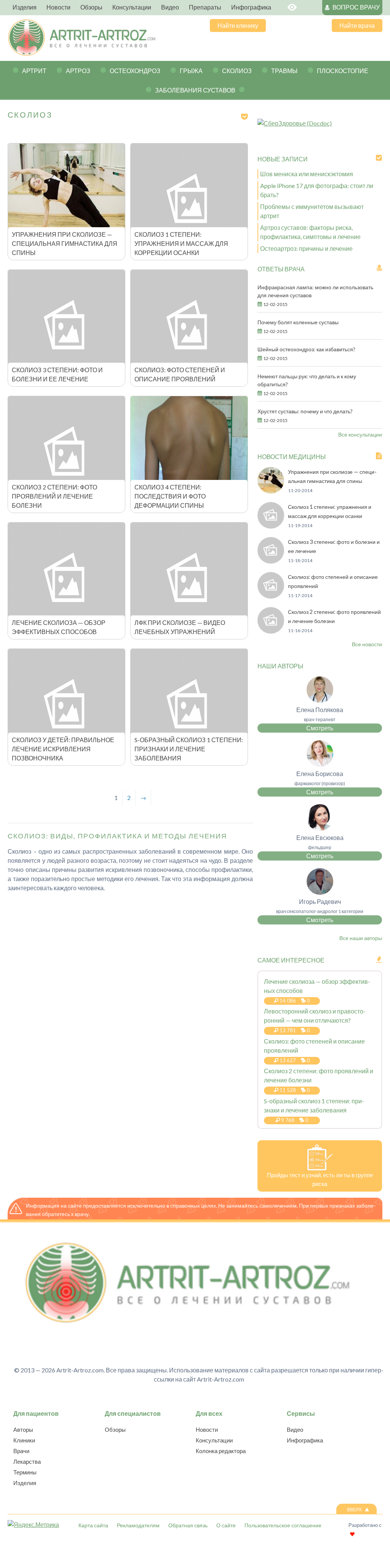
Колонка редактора (221, 1450)
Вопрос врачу (356, 7)
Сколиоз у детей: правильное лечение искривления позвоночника (63, 749)
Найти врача (357, 25)
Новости (207, 1429)
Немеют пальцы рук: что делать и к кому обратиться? (306, 380)
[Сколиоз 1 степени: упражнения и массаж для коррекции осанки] (270, 526)
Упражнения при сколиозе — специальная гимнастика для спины (64, 243)
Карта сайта (93, 1525)
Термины (25, 1472)
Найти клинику (237, 25)
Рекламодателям (138, 1525)
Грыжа (191, 70)
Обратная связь (188, 1525)
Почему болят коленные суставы (298, 322)
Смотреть (319, 727)
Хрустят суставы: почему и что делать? (305, 411)
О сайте (226, 1525)
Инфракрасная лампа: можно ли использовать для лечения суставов (315, 291)
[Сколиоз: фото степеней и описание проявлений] (270, 596)
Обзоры (115, 1429)
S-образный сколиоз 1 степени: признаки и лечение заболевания (188, 749)
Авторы (23, 1429)
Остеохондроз (135, 70)
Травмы (284, 70)
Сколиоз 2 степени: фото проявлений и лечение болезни (54, 496)
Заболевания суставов (195, 90)
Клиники (24, 1440)
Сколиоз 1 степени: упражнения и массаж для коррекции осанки (181, 243)
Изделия (24, 1482)
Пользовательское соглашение (283, 1525)
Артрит (34, 70)
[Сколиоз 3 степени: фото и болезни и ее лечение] (270, 561)
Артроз (78, 70)
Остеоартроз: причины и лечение (306, 248)
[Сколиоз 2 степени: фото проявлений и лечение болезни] (270, 631)
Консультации (214, 1440)
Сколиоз (237, 70)
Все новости (367, 644)
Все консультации (360, 434)
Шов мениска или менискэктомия (306, 173)
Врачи (21, 1450)
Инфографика (305, 1440)
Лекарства (27, 1461)
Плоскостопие (342, 70)
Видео (295, 1429)
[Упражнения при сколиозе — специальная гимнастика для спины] (270, 491)
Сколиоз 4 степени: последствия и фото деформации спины (170, 496)
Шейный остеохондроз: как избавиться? (306, 349)
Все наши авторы (360, 938)
